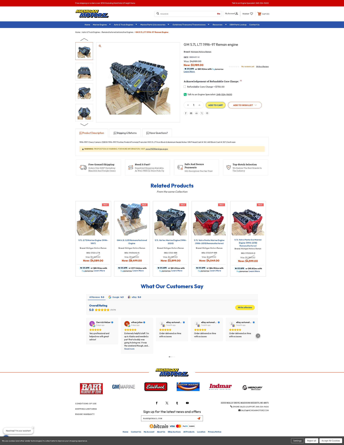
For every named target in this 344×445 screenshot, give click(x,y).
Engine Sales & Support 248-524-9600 (251, 406)
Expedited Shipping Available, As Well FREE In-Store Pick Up (149, 169)
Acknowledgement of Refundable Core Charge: (213, 81)
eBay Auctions (174, 432)
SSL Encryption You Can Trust (199, 171)
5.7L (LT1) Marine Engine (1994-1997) (93, 242)
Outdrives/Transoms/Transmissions (189, 24)
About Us (161, 432)
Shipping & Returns (86, 409)
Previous (84, 39)
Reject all (311, 440)
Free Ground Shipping (101, 164)
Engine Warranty (85, 414)
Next (84, 124)
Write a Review (262, 66)
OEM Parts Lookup (238, 24)
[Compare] (105, 220)
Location (201, 432)
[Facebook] (186, 113)
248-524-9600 (224, 94)
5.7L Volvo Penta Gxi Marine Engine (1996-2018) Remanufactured (247, 242)
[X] (202, 113)
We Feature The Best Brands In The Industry (247, 169)
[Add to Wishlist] (105, 213)
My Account (149, 432)
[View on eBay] (162, 323)
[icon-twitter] (167, 403)
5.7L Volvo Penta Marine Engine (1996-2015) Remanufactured (209, 242)
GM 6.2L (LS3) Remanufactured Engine (132, 242)
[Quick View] (105, 207)
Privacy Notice (214, 432)
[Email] (191, 113)
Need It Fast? (142, 164)
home (125, 432)
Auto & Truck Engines (123, 24)
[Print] (196, 113)
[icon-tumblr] (177, 403)
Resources (217, 24)
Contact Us (254, 24)
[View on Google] (92, 323)
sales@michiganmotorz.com (255, 410)
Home (87, 24)
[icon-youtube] (187, 403)
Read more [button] (129, 348)
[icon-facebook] (157, 403)
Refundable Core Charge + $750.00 (205, 86)
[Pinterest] (207, 113)
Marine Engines (100, 24)
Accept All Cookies (331, 440)
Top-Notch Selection (245, 164)
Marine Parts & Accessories (152, 24)
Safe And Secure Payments (194, 166)
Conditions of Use (85, 403)
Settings (297, 440)
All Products (188, 432)
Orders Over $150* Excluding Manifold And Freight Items (102, 169)
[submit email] (198, 418)
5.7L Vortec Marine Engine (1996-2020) (171, 242)
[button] (245, 105)
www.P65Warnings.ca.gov (157, 149)
